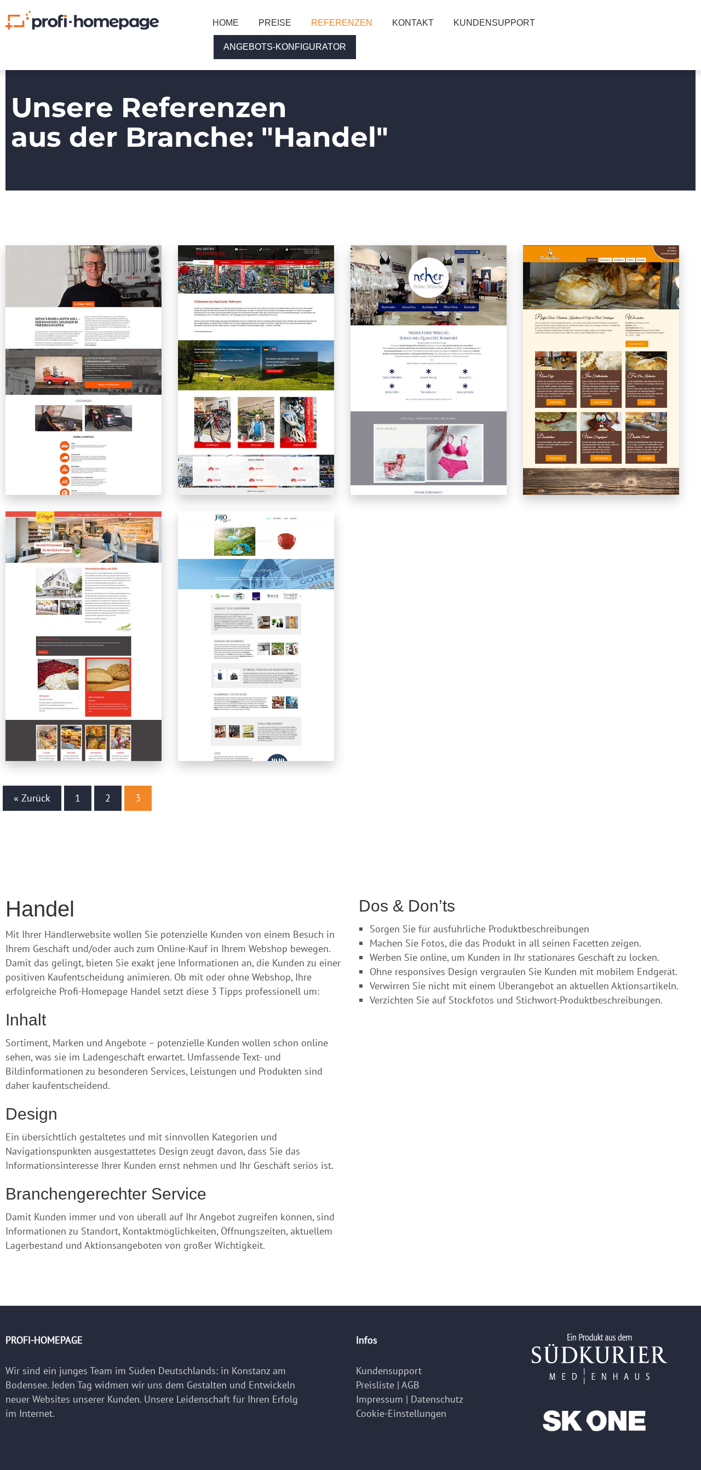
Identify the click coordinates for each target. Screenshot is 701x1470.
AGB (410, 1385)
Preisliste (375, 1385)
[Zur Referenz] (83, 370)
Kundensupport (389, 1370)
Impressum (379, 1399)
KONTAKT (413, 22)
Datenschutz (437, 1399)
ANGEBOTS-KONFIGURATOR (284, 46)
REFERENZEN (341, 22)
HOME (225, 22)
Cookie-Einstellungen (401, 1413)
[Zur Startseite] (82, 19)
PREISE (274, 22)
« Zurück (32, 798)
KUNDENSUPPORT (494, 22)
